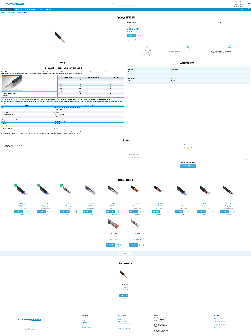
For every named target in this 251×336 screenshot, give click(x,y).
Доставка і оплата (40, 9)
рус (227, 5)
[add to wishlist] (137, 35)
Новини (21, 9)
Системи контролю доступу (124, 323)
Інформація (27, 9)
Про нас (17, 9)
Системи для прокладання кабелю (124, 318)
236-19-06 (237, 3)
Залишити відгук (23, 208)
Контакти (48, 9)
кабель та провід (175, 83)
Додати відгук (130, 40)
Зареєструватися (133, 169)
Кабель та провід (122, 321)
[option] (63, 39)
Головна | (3, 12)
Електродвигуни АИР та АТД (124, 328)
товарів (126, 253)
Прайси (33, 9)
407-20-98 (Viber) (239, 4)
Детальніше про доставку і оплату (217, 52)
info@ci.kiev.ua (219, 328)
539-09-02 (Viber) (239, 6)
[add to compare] (141, 35)
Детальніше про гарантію (174, 51)
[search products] (135, 3)
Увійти (245, 169)
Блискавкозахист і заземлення (125, 326)
